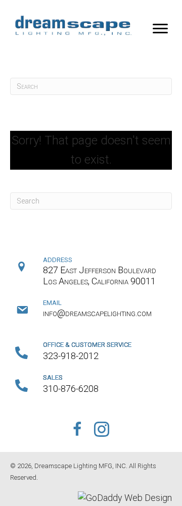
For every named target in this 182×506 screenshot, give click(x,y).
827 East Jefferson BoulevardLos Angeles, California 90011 (99, 275)
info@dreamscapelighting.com (97, 313)
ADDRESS (57, 260)
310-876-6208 (71, 388)
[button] (160, 28)
